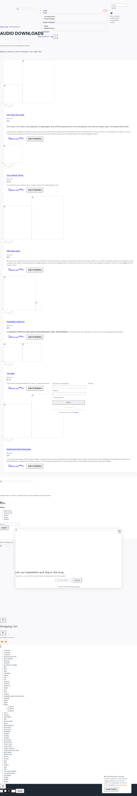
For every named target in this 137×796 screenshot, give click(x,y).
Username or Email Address (60, 383)
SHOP (45, 13)
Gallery (46, 26)
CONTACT (46, 32)
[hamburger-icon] (105, 10)
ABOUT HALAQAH (49, 22)
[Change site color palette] (7, 791)
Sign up (76, 412)
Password (55, 390)
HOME (45, 11)
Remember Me (58, 397)
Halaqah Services (49, 28)
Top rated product (49, 16)
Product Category (49, 19)
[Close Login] (3, 620)
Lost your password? (68, 407)
